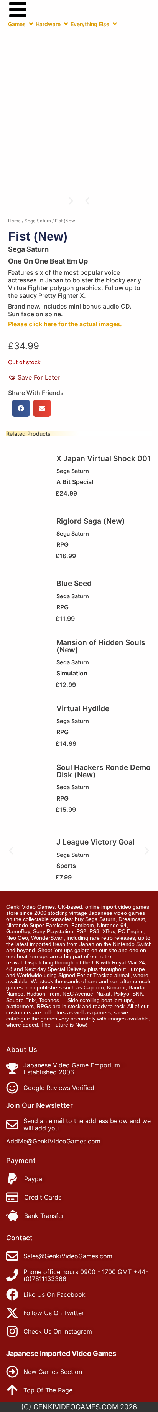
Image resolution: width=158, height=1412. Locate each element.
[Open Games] (31, 23)
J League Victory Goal (95, 841)
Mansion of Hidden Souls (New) (100, 646)
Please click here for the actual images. (65, 324)
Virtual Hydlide (82, 708)
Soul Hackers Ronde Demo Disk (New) (103, 771)
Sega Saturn (38, 221)
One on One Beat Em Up (48, 261)
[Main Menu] (17, 9)
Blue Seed (74, 583)
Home (14, 221)
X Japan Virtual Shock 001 (103, 458)
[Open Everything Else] (114, 23)
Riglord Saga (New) (90, 521)
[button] (87, 201)
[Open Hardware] (66, 23)
